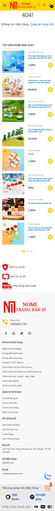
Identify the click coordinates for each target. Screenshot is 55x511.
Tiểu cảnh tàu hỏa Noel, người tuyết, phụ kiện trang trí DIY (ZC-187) (40, 180)
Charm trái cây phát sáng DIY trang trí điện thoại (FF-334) (40, 229)
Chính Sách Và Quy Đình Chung (17, 367)
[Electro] (16, 5)
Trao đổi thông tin (10, 398)
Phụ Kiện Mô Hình (35, 126)
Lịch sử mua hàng (10, 407)
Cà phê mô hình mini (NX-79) (39, 203)
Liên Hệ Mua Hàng (10, 438)
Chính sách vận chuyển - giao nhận (18, 376)
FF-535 (31, 154)
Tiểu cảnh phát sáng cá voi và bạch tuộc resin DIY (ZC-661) (40, 57)
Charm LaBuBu (34, 151)
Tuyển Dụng (7, 434)
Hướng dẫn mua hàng (12, 358)
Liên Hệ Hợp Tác (10, 429)
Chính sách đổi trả (10, 381)
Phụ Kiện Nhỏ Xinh (35, 200)
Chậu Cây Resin (34, 77)
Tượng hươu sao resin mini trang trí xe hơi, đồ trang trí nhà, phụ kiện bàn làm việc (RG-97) (39, 82)
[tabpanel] (27, 149)
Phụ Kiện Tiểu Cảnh (36, 52)
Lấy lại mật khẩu (9, 403)
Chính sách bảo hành (12, 385)
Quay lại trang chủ (42, 24)
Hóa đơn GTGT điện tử (12, 362)
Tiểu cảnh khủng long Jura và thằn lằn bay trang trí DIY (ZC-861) (40, 106)
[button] (38, 5)
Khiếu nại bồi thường (11, 349)
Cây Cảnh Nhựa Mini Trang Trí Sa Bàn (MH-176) (40, 131)
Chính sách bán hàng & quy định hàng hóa (21, 371)
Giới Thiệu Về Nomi (11, 425)
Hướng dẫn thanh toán (12, 353)
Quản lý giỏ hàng (10, 412)
